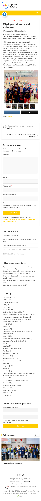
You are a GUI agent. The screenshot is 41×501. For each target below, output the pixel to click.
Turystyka (6, 388)
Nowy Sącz (9, 116)
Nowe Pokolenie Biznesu (11, 348)
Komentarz (7, 155)
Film (4, 305)
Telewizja (6, 383)
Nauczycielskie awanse (10, 235)
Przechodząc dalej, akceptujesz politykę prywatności (16, 421)
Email (4, 414)
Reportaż (6, 371)
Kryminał (6, 324)
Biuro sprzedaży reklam (19, 484)
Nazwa (6, 177)
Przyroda (6, 366)
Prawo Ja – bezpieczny (10, 361)
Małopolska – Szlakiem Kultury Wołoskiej (16, 338)
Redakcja (27, 481)
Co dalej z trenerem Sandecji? (17, 285)
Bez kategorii (7, 297)
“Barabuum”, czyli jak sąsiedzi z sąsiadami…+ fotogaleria (19, 127)
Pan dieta (6, 351)
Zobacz (5, 395)
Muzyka (5, 346)
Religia (5, 368)
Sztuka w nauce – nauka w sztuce (14, 380)
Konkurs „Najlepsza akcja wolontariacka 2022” (18, 314)
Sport (20, 21)
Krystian (5, 267)
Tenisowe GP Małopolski (11, 385)
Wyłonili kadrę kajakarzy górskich (19, 273)
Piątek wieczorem (9, 353)
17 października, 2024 (10, 31)
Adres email (7, 186)
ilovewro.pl (6, 276)
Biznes (5, 300)
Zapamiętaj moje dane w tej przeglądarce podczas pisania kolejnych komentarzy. (19, 206)
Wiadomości (7, 390)
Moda (5, 343)
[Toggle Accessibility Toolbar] (4, 14)
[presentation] (35, 435)
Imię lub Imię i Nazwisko (10, 407)
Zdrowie (5, 393)
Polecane (6, 356)
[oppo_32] (20, 87)
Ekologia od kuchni (9, 302)
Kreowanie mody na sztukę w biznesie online (17, 317)
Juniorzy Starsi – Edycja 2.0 (12, 312)
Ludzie (5, 336)
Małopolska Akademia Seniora (13, 341)
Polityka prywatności (15, 481)
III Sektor (6, 310)
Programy (6, 363)
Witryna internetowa (9, 195)
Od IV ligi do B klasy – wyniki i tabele (14, 246)
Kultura (5, 329)
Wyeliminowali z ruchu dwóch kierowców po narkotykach (21, 135)
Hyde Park (6, 307)
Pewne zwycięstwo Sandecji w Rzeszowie (16, 250)
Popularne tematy (10, 21)
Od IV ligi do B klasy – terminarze (13, 254)
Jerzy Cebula (21, 31)
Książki (5, 326)
